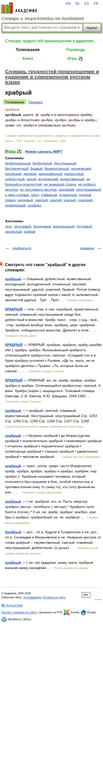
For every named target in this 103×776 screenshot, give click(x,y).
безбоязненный (17, 163)
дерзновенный (50, 174)
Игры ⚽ (75, 58)
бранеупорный (56, 168)
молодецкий (48, 179)
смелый (41, 200)
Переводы (75, 50)
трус (8, 226)
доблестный (14, 179)
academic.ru (19, 8)
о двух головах (17, 195)
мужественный (72, 179)
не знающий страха (60, 184)
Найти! (92, 28)
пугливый (84, 226)
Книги (27, 58)
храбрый (13, 279)
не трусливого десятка (38, 189)
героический (81, 168)
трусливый (22, 226)
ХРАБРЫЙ (13, 309)
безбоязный (42, 163)
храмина (87, 248)
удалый (70, 200)
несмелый (13, 232)
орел (35, 195)
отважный (49, 195)
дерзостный (74, 174)
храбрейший (15, 205)
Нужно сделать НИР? (43, 151)
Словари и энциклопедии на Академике (42, 18)
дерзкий (30, 174)
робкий (29, 232)
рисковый (25, 200)
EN (68, 4)
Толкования (28, 50)
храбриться (21, 248)
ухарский (85, 200)
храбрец (34, 205)
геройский (13, 174)
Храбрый (13, 532)
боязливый (42, 226)
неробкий (66, 189)
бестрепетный (16, 168)
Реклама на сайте (54, 597)
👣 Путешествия (12, 605)
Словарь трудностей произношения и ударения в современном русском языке (51, 41)
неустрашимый (88, 189)
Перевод (35, 102)
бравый (36, 168)
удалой (56, 200)
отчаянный (68, 195)
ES (86, 4)
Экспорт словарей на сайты (19, 612)
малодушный (63, 226)
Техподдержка (32, 597)
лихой (31, 179)
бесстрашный (65, 163)
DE (77, 4)
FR (96, 4)
